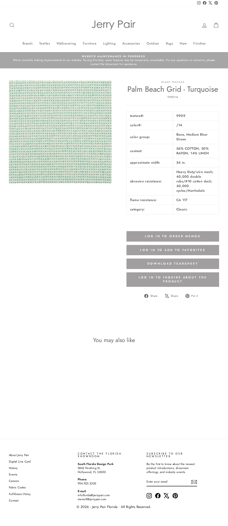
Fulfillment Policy (20, 494)
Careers (14, 481)
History (13, 468)
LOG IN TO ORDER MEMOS (173, 236)
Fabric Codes (17, 487)
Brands (27, 43)
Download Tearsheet (172, 263)
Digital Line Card (20, 461)
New (183, 43)
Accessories (131, 43)
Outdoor (153, 43)
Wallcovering (66, 43)
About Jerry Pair (19, 455)
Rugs (169, 43)
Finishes (199, 43)
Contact (14, 500)
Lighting (109, 43)
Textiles (44, 43)
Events (13, 474)
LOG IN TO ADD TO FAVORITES (172, 250)
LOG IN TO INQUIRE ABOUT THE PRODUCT (172, 279)
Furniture (89, 43)
